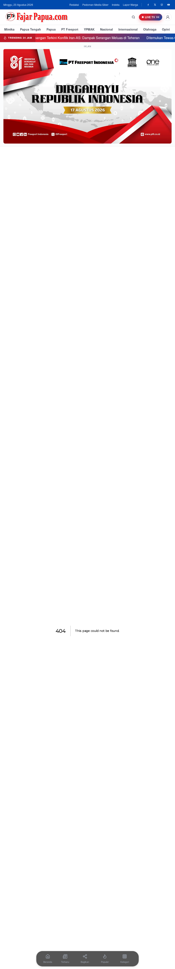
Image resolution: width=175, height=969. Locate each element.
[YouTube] (169, 5)
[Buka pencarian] (133, 17)
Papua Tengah (30, 29)
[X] (155, 5)
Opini (166, 29)
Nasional (106, 29)
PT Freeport (69, 29)
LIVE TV (150, 17)
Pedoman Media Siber (95, 4)
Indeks (116, 4)
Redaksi (74, 4)
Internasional (128, 29)
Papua (51, 29)
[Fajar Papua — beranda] (36, 17)
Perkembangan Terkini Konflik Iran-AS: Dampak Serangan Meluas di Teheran (61, 37)
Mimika (9, 29)
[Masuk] (168, 17)
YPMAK (89, 29)
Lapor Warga (130, 4)
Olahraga (149, 29)
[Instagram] (162, 5)
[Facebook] (148, 5)
